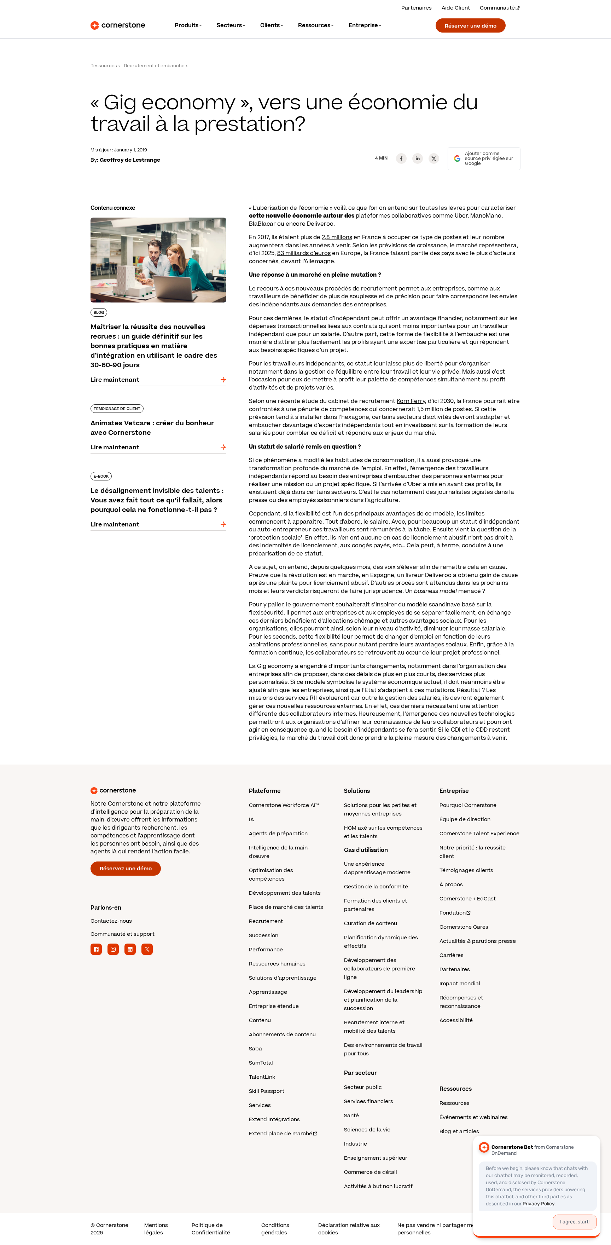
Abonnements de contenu (282, 1034)
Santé (351, 1115)
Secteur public (363, 1087)
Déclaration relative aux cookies (349, 1229)
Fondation (453, 913)
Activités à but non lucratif (378, 1186)
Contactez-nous (111, 921)
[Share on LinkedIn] (417, 158)
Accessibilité (456, 1020)
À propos (451, 884)
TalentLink (262, 1077)
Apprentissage (268, 992)
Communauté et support (123, 934)
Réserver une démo (470, 26)
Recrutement (266, 921)
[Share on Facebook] (401, 158)
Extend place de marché (280, 1133)
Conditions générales (275, 1229)
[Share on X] (434, 158)
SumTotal (261, 1063)
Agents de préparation (278, 833)
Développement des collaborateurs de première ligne (379, 969)
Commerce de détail (370, 1172)
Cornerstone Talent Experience (479, 833)
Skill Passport (266, 1091)
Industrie (355, 1144)
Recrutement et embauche (154, 66)
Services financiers (368, 1101)
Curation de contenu (370, 923)
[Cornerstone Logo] (118, 25)
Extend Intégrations (274, 1119)
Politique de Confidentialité (211, 1229)
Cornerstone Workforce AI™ (284, 805)
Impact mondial (460, 983)
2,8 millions (337, 237)
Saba (255, 1049)
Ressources (104, 66)
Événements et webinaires (474, 1117)
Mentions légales (156, 1229)
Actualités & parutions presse (478, 941)
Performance (266, 949)
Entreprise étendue (274, 1006)
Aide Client (456, 8)
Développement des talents (285, 893)
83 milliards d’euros (304, 253)
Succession (263, 935)
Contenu (260, 1020)
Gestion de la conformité (376, 886)
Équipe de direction (465, 819)
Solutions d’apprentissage (282, 978)
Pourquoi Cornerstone (468, 805)
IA (251, 819)
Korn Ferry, (411, 401)
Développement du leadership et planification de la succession (383, 1000)
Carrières (452, 955)
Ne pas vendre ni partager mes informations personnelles (454, 1229)
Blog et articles (459, 1131)
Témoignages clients (466, 870)
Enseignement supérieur (375, 1158)
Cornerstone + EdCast (468, 899)
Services (260, 1105)
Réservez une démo (126, 868)
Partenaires (416, 8)
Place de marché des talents (286, 907)
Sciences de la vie (367, 1130)
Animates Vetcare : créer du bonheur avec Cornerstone (151, 407)
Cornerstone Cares (464, 927)
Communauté (497, 8)
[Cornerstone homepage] (158, 790)
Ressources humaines (277, 964)
